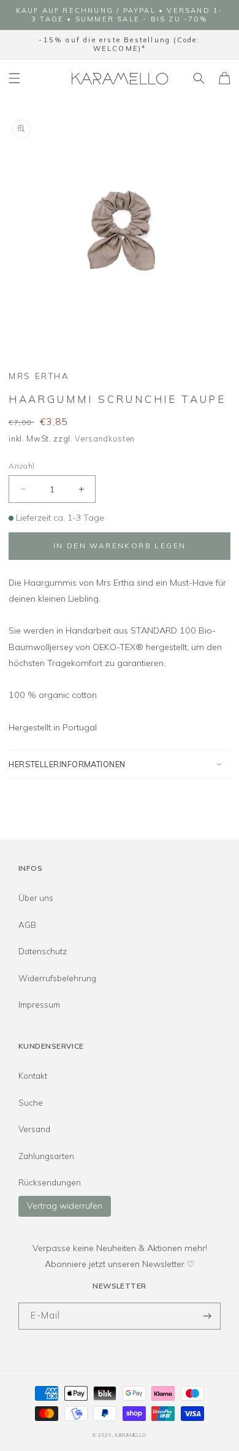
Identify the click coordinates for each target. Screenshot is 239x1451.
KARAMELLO (130, 1435)
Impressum (39, 1004)
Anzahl (21, 465)
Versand (34, 1129)
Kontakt (32, 1076)
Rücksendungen (49, 1182)
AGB (27, 925)
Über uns (35, 898)
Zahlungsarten (46, 1156)
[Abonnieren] (207, 1316)
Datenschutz (42, 951)
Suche (30, 1103)
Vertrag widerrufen (64, 1205)
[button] (15, 78)
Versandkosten (105, 438)
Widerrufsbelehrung (57, 978)
